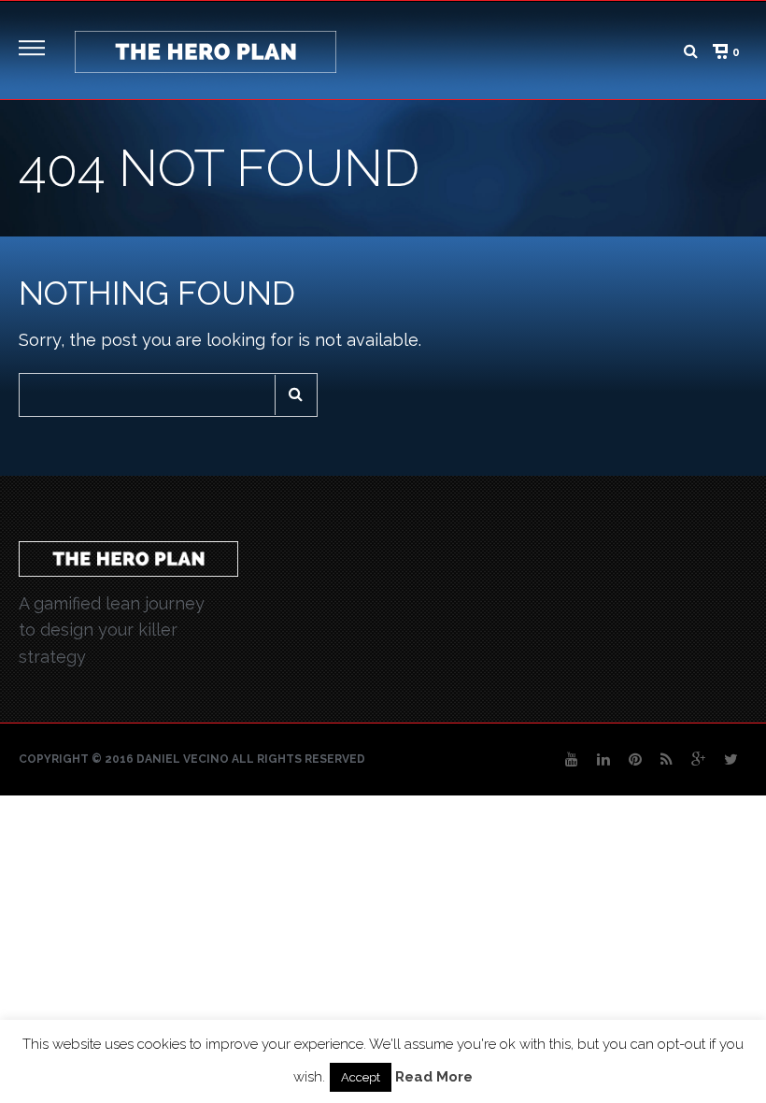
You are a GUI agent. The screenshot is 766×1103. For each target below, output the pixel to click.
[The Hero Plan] (205, 50)
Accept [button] (360, 1077)
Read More (434, 1076)
